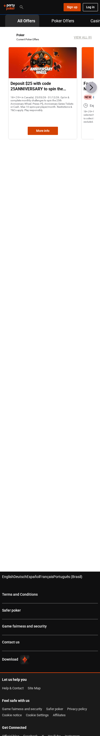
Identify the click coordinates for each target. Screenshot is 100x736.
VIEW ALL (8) (83, 37)
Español (33, 576)
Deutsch (20, 576)
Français (46, 576)
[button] (91, 87)
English (8, 576)
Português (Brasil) (67, 576)
